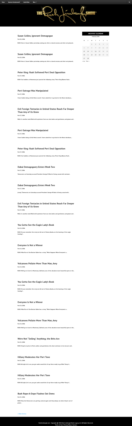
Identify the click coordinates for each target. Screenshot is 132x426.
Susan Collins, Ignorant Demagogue (35, 35)
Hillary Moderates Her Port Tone (34, 357)
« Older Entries (22, 414)
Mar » (87, 61)
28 (88, 58)
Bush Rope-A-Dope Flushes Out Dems (36, 393)
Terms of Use (59, 425)
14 (88, 51)
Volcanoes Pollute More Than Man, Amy (37, 263)
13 (84, 51)
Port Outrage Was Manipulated (33, 90)
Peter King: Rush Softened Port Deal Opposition (41, 72)
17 (99, 51)
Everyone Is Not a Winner (30, 245)
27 (84, 58)
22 (91, 55)
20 (84, 55)
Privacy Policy (67, 425)
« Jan (83, 61)
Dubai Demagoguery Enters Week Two (36, 166)
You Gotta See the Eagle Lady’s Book (36, 224)
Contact (74, 425)
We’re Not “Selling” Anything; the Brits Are (38, 338)
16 (95, 51)
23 (95, 55)
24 (99, 55)
